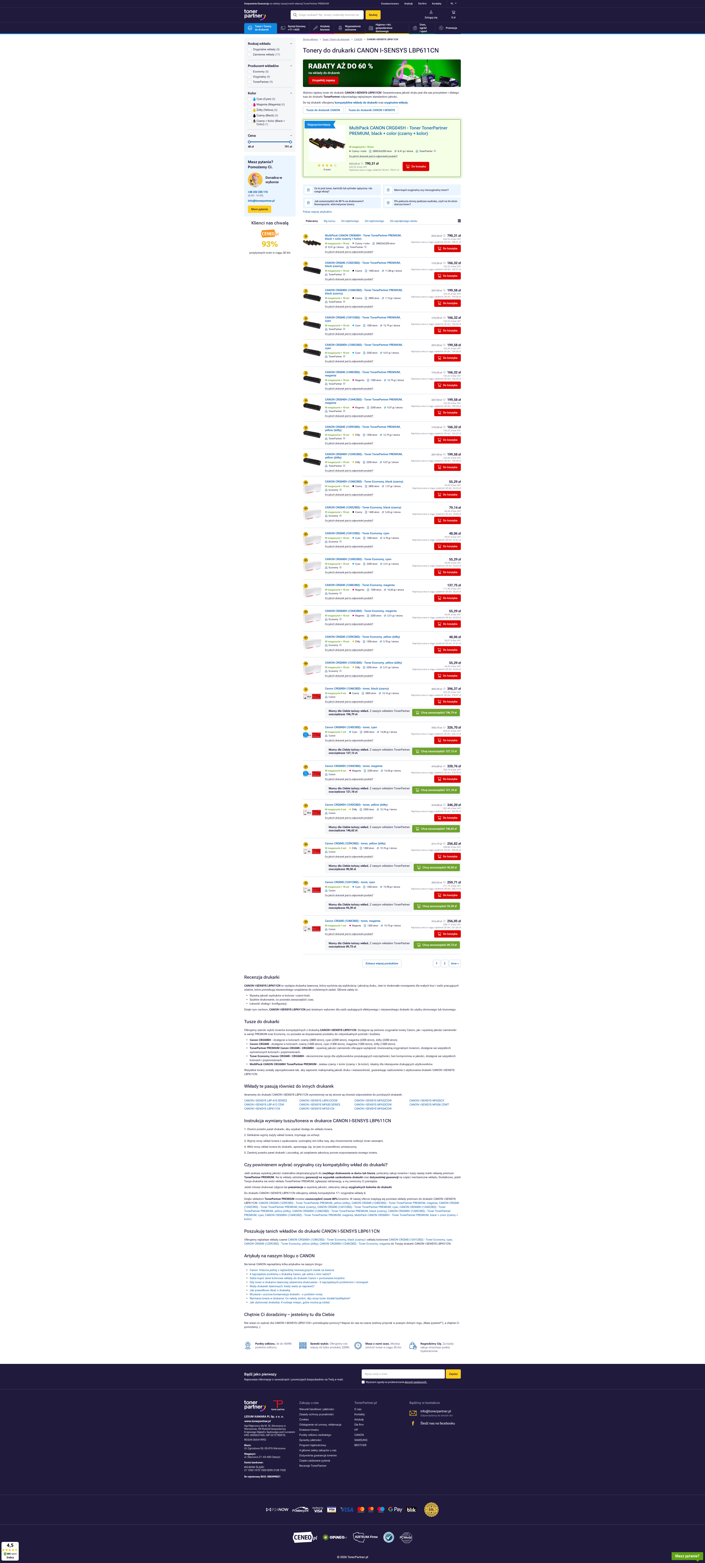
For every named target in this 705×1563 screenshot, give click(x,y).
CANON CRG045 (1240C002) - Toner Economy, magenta (360, 585)
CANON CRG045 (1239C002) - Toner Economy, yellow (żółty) (362, 636)
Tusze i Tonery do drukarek (336, 39)
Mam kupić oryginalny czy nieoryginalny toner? (421, 189)
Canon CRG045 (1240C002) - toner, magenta (352, 921)
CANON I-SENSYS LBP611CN (262, 1108)
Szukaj (373, 15)
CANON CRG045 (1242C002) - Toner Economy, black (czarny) (363, 507)
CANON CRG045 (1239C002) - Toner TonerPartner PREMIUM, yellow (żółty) (304, 1203)
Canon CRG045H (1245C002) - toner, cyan (351, 727)
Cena (252, 135)
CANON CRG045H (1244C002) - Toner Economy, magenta (361, 611)
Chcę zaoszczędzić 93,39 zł (439, 906)
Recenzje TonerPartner (312, 1465)
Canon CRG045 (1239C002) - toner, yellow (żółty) (355, 843)
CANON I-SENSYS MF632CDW (373, 1100)
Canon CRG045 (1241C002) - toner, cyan (350, 882)
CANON (358, 39)
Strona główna (310, 39)
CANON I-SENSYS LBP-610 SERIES (265, 1100)
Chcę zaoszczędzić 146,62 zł (439, 828)
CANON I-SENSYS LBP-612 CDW (264, 1104)
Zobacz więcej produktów (382, 963)
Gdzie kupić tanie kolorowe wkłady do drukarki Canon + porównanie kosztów (297, 1278)
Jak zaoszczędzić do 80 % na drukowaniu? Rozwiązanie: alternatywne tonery (339, 203)
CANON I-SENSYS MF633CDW (373, 1104)
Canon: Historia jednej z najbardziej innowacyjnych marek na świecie (292, 1270)
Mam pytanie (259, 209)
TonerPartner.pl (365, 1403)
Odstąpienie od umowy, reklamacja (320, 1424)
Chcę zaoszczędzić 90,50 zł (439, 867)
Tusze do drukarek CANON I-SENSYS (371, 110)
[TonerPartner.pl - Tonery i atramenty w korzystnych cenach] (255, 14)
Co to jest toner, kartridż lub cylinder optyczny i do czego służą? (343, 190)
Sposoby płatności (310, 1440)
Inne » (455, 963)
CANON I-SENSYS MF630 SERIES (319, 1104)
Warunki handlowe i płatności (316, 1409)
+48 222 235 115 (258, 192)
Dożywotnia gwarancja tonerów (318, 1455)
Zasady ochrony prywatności (316, 1414)
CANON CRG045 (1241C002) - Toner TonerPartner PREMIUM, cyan (357, 1207)
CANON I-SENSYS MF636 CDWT (429, 1104)
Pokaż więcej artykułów (317, 211)
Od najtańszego (350, 220)
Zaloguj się (431, 17)
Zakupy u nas (309, 1403)
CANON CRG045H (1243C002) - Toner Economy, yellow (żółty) (363, 662)
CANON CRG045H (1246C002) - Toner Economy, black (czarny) (364, 481)
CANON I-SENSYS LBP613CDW (318, 1100)
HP (356, 1429)
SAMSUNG (360, 1440)
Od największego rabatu (403, 220)
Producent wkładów (263, 66)
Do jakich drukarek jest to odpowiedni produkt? (373, 156)
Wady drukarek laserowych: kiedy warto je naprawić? (282, 1286)
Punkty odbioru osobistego (315, 1435)
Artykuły (408, 3)
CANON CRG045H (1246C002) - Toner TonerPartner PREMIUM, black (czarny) (339, 1211)
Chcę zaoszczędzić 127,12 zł (439, 751)
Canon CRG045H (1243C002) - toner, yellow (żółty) (356, 804)
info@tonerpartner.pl (261, 200)
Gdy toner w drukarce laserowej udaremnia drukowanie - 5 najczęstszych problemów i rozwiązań (309, 1282)
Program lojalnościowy (312, 1445)
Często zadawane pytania (314, 1460)
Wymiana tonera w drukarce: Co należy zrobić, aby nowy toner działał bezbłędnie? (300, 1298)
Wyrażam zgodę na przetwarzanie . (397, 1382)
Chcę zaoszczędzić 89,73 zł (439, 945)
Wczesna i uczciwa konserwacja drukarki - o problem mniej (286, 1294)
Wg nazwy (329, 220)
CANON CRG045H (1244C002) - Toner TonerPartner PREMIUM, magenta (309, 1215)
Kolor (252, 93)
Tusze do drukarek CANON (323, 110)
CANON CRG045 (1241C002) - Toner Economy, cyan (357, 533)
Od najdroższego (374, 220)
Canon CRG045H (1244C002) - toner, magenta (353, 766)
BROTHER (360, 1445)
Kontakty (436, 3)
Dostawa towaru (390, 3)
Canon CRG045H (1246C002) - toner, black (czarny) (357, 688)
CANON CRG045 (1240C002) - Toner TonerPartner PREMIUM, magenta (395, 1203)
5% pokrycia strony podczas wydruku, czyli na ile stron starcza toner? (425, 203)
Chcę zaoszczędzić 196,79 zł (439, 712)
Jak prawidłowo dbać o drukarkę (270, 1290)
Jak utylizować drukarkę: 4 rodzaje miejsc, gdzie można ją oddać (290, 1302)
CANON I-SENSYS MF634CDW (373, 1108)
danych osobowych (416, 1382)
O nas (357, 1409)
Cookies (304, 1419)
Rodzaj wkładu (259, 44)
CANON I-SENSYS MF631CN (316, 1108)
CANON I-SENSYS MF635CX (426, 1100)
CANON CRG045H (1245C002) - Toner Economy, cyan (358, 559)
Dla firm (422, 3)
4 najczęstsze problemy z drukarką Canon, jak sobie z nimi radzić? (290, 1274)
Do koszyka (418, 166)
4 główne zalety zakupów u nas (317, 1450)
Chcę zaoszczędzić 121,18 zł (439, 790)
